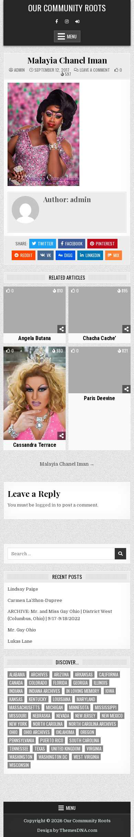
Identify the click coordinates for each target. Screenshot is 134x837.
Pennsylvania (21, 740)
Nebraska (41, 715)
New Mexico (112, 715)
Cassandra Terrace (34, 445)
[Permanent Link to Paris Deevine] (99, 370)
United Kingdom (65, 748)
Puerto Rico (51, 740)
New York (18, 724)
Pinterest (105, 243)
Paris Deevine (99, 398)
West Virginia (86, 757)
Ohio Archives (37, 732)
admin (19, 70)
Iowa (109, 691)
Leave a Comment (95, 70)
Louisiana (61, 699)
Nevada (62, 715)
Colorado (38, 682)
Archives (39, 674)
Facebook (73, 243)
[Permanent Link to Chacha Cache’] (99, 310)
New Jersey (85, 715)
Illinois (101, 682)
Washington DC (52, 757)
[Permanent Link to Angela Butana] (34, 310)
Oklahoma (65, 732)
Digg (68, 255)
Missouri (17, 715)
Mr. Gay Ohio (22, 629)
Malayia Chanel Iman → (67, 464)
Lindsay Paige (23, 589)
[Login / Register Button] (77, 21)
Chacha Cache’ (99, 338)
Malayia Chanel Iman (67, 60)
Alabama (17, 674)
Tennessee (18, 748)
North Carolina (48, 724)
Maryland (86, 699)
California (108, 674)
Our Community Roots (67, 7)
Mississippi (105, 707)
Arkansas (84, 674)
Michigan (54, 707)
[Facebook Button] (56, 21)
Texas (39, 748)
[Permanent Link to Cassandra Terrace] (34, 393)
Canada (16, 682)
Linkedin (93, 255)
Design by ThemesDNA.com (67, 830)
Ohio (13, 732)
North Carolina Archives (92, 724)
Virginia (94, 748)
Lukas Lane (20, 641)
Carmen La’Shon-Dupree (35, 600)
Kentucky (38, 699)
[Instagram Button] (67, 21)
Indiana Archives (44, 691)
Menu (72, 36)
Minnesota (79, 707)
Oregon (87, 732)
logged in (45, 505)
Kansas (16, 699)
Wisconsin (19, 765)
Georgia (80, 682)
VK (49, 255)
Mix (116, 255)
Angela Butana (34, 338)
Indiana (16, 691)
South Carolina (84, 740)
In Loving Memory (82, 691)
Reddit (26, 255)
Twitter (45, 243)
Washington (20, 757)
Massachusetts (24, 707)
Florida (60, 682)
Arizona (61, 674)
